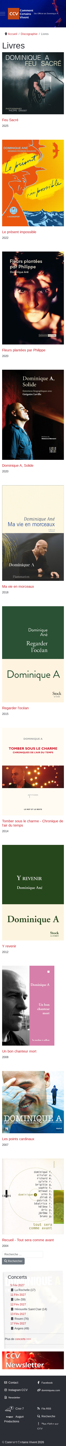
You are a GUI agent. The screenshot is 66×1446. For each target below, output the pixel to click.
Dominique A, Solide (17, 465)
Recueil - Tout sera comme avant (28, 1240)
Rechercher (14, 1261)
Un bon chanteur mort (19, 1051)
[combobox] (22, 1254)
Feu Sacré (10, 120)
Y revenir (9, 946)
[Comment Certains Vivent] (33, 13)
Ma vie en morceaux (18, 586)
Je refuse (17, 1442)
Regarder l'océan (15, 708)
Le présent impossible (19, 232)
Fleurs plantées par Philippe (23, 350)
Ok (4, 1442)
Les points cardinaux (18, 1139)
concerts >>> (23, 1339)
